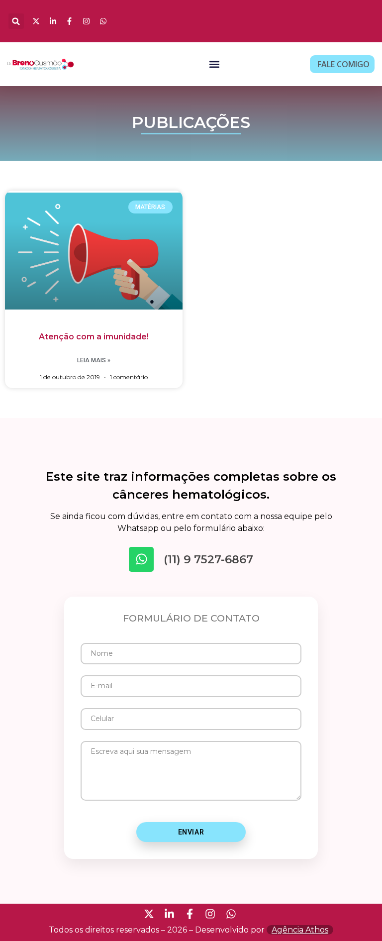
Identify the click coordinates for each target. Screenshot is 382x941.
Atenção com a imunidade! (94, 336)
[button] (16, 21)
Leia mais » (93, 360)
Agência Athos (300, 930)
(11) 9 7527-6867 (208, 559)
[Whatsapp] (141, 559)
